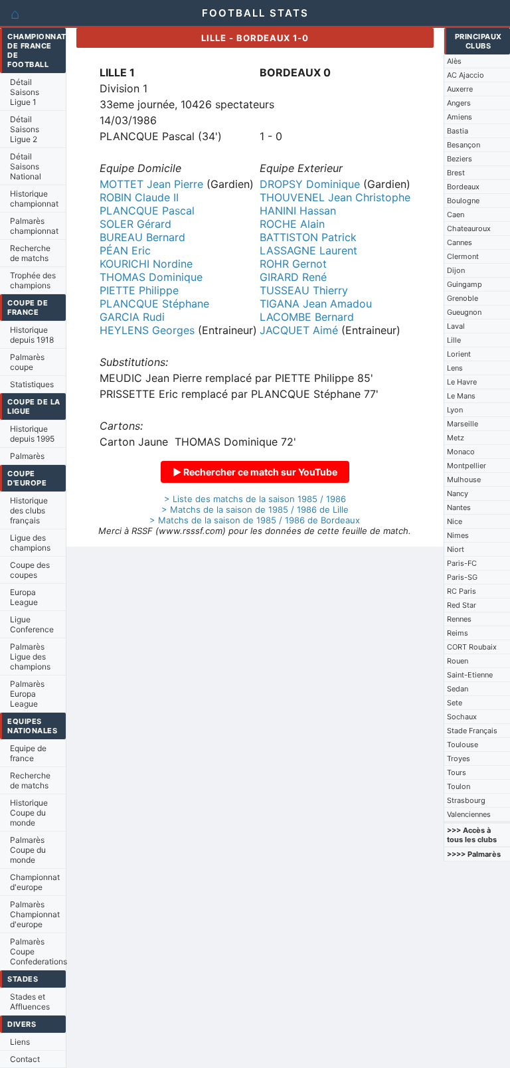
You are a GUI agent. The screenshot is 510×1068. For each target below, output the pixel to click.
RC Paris (461, 591)
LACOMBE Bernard (307, 316)
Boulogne (463, 200)
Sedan (457, 688)
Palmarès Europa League (27, 694)
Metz (455, 437)
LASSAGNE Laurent (308, 250)
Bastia (457, 130)
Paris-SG (462, 577)
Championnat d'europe (35, 882)
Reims (457, 633)
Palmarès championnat (34, 226)
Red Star (461, 605)
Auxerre (460, 89)
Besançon (463, 144)
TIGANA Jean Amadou (316, 303)
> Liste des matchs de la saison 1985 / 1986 (255, 498)
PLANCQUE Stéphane (154, 303)
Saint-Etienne (470, 674)
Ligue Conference (32, 624)
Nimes (458, 535)
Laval (456, 326)
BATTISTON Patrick (308, 237)
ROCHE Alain (292, 223)
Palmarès (27, 456)
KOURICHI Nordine (146, 263)
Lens (455, 368)
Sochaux (462, 716)
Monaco (461, 451)
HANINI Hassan (298, 210)
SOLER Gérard (135, 223)
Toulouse (462, 744)
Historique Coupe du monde (29, 813)
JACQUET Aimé (299, 330)
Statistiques (32, 384)
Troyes (458, 758)
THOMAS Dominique (151, 277)
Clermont (463, 256)
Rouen (457, 661)
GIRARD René (293, 277)
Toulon (458, 786)
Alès (454, 61)
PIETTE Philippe (139, 290)
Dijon (456, 270)
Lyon (455, 409)
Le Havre (462, 382)
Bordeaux (463, 186)
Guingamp (464, 284)
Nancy (457, 493)
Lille (454, 340)
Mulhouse (464, 479)
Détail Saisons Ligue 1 (24, 92)
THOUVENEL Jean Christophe (335, 197)
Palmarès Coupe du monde (28, 850)
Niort (455, 549)
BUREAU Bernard (142, 237)
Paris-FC (462, 563)
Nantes (459, 507)
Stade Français (472, 730)
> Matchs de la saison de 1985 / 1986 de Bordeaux (254, 520)
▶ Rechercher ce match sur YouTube (255, 472)
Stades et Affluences (30, 1002)
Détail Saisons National (25, 166)
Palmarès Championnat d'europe (35, 914)
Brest (456, 172)
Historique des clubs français (29, 510)
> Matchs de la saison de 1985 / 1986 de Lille (255, 509)
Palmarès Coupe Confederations (38, 951)
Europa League (24, 597)
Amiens (459, 117)
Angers (459, 103)
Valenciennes (469, 814)
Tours (456, 772)
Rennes (459, 619)
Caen (455, 214)
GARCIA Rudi (132, 316)
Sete (454, 702)
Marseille (462, 423)
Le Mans (461, 395)
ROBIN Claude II (139, 197)
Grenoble (462, 298)
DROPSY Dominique (310, 184)
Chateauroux (469, 228)
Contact (25, 1059)
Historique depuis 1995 (32, 434)
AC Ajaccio (465, 75)
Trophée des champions (33, 280)
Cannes (459, 242)
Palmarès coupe (27, 362)
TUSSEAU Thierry (304, 290)
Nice (454, 521)
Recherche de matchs (30, 253)
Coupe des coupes (30, 570)
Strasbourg (466, 800)
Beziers (459, 158)
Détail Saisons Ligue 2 (24, 129)
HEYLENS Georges (147, 330)
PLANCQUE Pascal (147, 210)
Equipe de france (28, 753)
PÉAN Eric (125, 250)
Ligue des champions (30, 543)
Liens (20, 1042)
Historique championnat (34, 199)
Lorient (459, 354)
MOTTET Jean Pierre (151, 184)
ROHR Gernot (293, 263)
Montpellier (466, 465)
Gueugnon (464, 312)
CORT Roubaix (472, 647)
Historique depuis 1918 (32, 335)
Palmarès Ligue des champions (30, 656)
